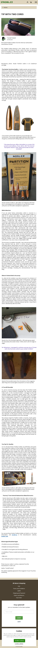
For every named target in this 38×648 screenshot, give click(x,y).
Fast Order (19, 597)
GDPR (19, 591)
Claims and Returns (19, 595)
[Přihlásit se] (27, 2)
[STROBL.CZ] (6, 2)
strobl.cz (14, 535)
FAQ (19, 586)
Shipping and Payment (19, 593)
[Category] (36, 2)
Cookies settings (19, 643)
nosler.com (4, 536)
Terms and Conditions (19, 588)
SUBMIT (19, 618)
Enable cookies (19, 640)
